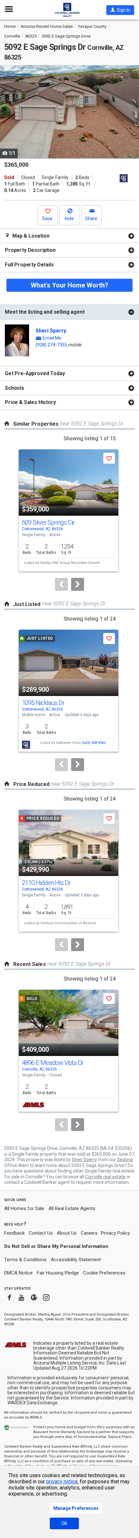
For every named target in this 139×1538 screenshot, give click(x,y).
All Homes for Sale (24, 1208)
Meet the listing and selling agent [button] (45, 312)
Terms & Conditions (25, 1260)
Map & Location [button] (30, 236)
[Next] (77, 584)
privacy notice (62, 1481)
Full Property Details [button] (29, 265)
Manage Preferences (76, 1508)
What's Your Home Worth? (69, 285)
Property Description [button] (30, 250)
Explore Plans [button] (120, 1437)
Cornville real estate (105, 1176)
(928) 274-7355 (51, 344)
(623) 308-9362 (94, 743)
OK (64, 1523)
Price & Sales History (30, 402)
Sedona (125, 1159)
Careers (89, 1233)
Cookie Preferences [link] (104, 1273)
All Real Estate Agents (71, 1208)
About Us (67, 1233)
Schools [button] (14, 388)
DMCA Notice (18, 1273)
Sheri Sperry (51, 331)
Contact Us (41, 1233)
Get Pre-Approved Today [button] (35, 373)
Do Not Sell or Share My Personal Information (56, 1246)
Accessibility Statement (76, 1260)
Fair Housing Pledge (58, 1273)
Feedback (14, 1233)
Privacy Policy (115, 1233)
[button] (120, 10)
